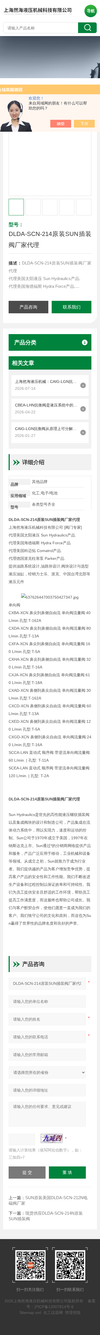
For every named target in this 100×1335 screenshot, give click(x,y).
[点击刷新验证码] (52, 1138)
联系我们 (72, 307)
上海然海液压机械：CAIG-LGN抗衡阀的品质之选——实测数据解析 (46, 381)
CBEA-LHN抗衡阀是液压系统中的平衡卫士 (46, 405)
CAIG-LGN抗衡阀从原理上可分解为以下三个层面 (46, 428)
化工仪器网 (53, 1312)
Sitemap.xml (30, 1312)
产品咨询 (28, 307)
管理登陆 (73, 1312)
